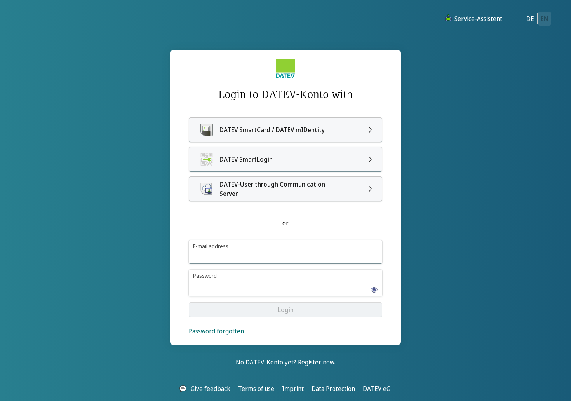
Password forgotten (216, 331)
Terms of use (256, 388)
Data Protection (333, 388)
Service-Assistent (478, 18)
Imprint (293, 388)
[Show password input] (372, 287)
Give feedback (210, 388)
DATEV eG (376, 388)
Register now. (316, 362)
